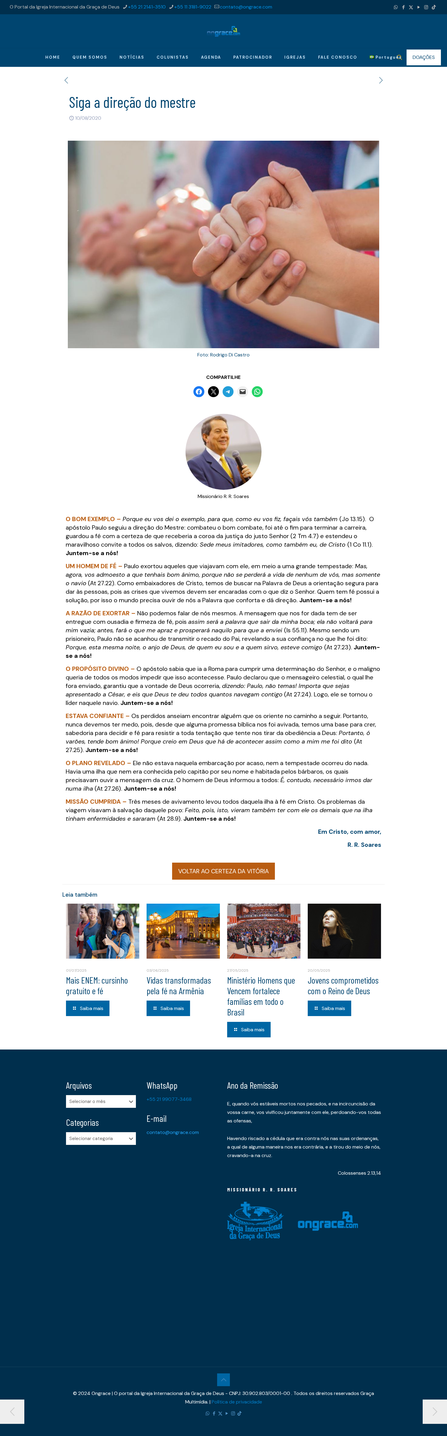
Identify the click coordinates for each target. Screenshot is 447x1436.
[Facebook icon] (403, 7)
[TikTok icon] (433, 7)
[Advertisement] (102, 1245)
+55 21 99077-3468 (169, 1099)
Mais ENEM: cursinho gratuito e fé (97, 985)
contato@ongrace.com (246, 7)
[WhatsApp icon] (395, 7)
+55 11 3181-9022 (192, 7)
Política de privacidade (237, 1402)
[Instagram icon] (426, 7)
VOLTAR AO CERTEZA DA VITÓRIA (223, 871)
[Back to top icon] (223, 1379)
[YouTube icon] (418, 7)
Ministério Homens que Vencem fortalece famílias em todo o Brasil (261, 995)
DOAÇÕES (424, 57)
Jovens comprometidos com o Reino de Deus (343, 985)
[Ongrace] (223, 31)
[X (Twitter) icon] (411, 7)
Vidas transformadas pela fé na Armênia (179, 985)
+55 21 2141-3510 (147, 7)
